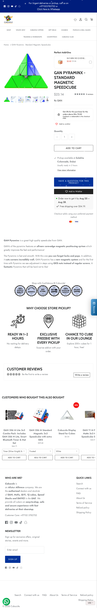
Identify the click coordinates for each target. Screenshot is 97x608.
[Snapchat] (19, 6)
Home (6, 44)
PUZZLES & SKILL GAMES (81, 30)
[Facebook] (5, 6)
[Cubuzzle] (8, 19)
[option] (26, 71)
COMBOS (64, 30)
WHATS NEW (20, 30)
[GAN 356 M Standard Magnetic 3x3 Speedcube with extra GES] (40, 415)
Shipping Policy (83, 512)
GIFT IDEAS (52, 30)
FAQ (78, 493)
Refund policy (82, 507)
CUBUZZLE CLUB (68, 37)
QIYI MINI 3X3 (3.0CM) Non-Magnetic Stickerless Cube (76, 58)
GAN (59, 100)
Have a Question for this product (73, 181)
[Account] (80, 19)
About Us (80, 498)
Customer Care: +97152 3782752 (21, 515)
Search (79, 483)
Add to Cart (74, 148)
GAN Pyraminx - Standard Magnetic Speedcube (31, 44)
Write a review (82, 375)
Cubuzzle (15, 606)
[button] (73, 62)
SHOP (9, 30)
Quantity (58, 131)
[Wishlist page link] (75, 19)
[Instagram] (8, 6)
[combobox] (14, 451)
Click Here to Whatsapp (48, 9)
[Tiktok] (16, 6)
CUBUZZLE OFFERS (36, 30)
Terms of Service (84, 503)
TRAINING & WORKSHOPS (32, 37)
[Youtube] (12, 6)
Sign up (12, 559)
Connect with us (83, 488)
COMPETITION (52, 37)
